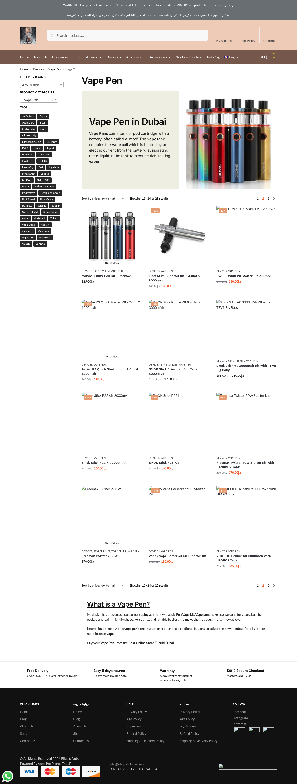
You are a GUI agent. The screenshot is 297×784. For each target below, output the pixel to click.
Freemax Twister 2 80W (100, 556)
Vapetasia (43, 231)
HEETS (43, 161)
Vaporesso (45, 237)
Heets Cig (27, 167)
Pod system (28, 192)
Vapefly (45, 224)
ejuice (37, 148)
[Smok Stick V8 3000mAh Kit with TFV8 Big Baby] (246, 328)
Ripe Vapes (46, 199)
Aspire (43, 116)
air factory (28, 116)
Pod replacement (44, 186)
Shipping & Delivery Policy (145, 741)
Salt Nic (42, 205)
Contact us (28, 741)
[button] (268, 57)
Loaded (45, 173)
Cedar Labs (28, 129)
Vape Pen (54, 69)
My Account (224, 40)
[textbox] (42, 85)
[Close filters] (65, 77)
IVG (40, 167)
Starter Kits (169, 364)
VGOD (26, 243)
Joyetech (54, 167)
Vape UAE (28, 237)
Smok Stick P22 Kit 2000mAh (104, 463)
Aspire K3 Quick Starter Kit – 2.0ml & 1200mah (110, 371)
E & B (25, 148)
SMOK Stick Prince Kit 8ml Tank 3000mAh (173, 371)
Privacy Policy (136, 712)
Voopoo (40, 243)
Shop (23, 733)
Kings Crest (28, 173)
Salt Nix (56, 205)
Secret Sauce (50, 212)
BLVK (43, 122)
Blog (23, 719)
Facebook (240, 712)
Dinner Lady (29, 135)
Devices (38, 69)
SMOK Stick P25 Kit (164, 463)
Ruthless (27, 205)
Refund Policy (136, 733)
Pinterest (239, 724)
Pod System (102, 271)
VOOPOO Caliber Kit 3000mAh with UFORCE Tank (243, 558)
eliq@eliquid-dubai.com (126, 764)
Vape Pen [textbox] (38, 100)
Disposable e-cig (31, 141)
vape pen (27, 231)
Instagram (240, 718)
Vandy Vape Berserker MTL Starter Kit (177, 556)
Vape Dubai (28, 224)
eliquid (50, 148)
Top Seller (118, 551)
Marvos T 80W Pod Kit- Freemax (106, 276)
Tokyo (53, 218)
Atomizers (28, 122)
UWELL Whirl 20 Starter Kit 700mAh (244, 276)
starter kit (39, 218)
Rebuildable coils (50, 192)
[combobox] (42, 85)
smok (25, 218)
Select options (112, 290)
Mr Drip (26, 180)
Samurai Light (30, 212)
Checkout (270, 40)
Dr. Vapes (51, 141)
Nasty (25, 186)
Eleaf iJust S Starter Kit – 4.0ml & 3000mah (174, 278)
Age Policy (248, 40)
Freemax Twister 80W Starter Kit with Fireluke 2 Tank (245, 465)
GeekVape (43, 154)
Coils (43, 129)
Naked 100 (43, 180)
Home (24, 69)
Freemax (27, 154)
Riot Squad (28, 199)
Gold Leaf (27, 161)
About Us (26, 726)
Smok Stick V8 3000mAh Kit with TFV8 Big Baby (246, 368)
